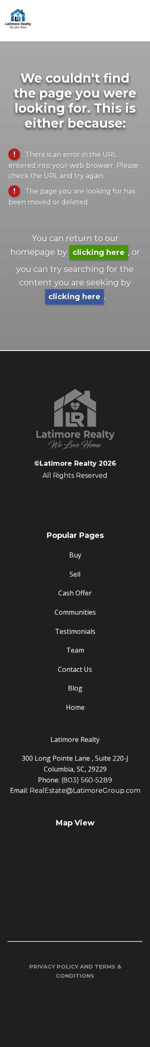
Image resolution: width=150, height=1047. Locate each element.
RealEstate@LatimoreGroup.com (85, 791)
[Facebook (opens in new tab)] (75, 497)
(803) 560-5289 (86, 780)
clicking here (98, 252)
